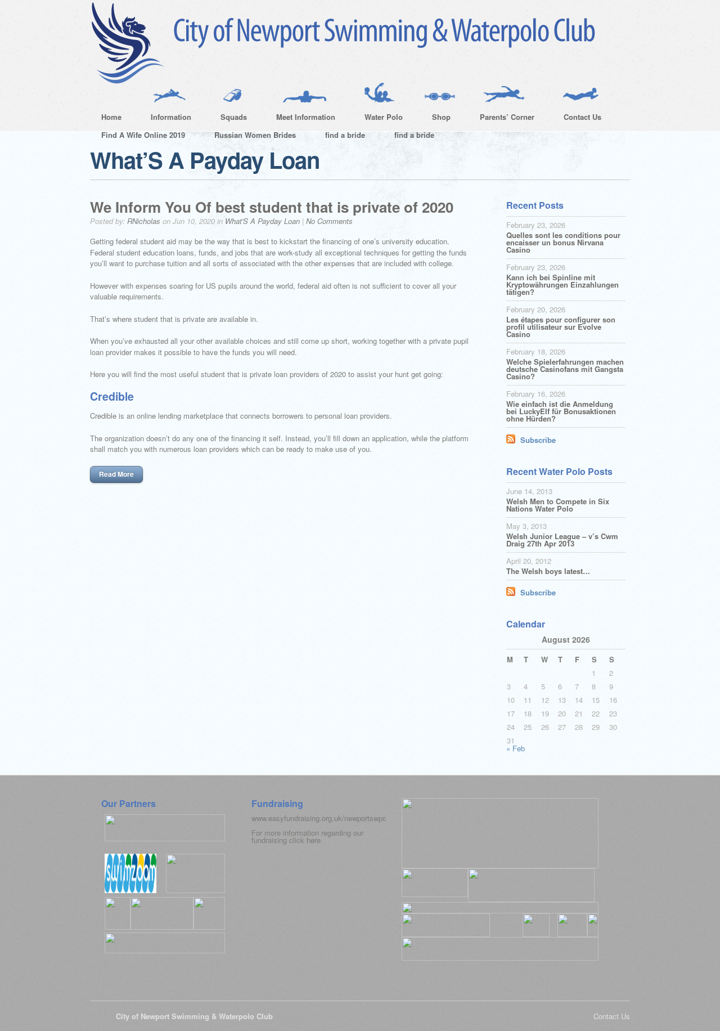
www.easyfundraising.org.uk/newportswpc (318, 818)
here (314, 840)
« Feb (515, 748)
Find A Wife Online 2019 (143, 134)
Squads (228, 118)
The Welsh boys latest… (548, 571)
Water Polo (378, 118)
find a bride (345, 134)
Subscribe (538, 439)
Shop (436, 118)
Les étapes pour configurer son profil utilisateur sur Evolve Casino (560, 326)
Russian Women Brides (255, 134)
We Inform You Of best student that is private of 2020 (271, 206)
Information (165, 118)
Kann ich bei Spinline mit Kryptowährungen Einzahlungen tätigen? (562, 284)
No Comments (329, 221)
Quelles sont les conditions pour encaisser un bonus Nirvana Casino (563, 242)
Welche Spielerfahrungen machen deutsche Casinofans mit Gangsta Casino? (565, 369)
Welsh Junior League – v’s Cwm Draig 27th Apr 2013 (562, 540)
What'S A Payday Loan (262, 221)
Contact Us (576, 118)
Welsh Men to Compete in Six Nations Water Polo (557, 505)
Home (111, 116)
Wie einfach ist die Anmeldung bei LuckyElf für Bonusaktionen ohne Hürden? (561, 411)
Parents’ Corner (501, 118)
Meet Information (300, 118)
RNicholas (143, 221)
